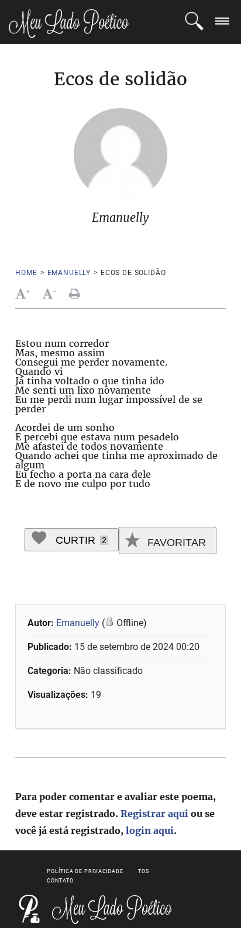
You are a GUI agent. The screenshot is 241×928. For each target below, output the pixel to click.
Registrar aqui (154, 813)
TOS (143, 871)
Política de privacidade (85, 871)
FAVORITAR (175, 542)
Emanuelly (69, 273)
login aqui (150, 830)
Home (26, 273)
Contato (60, 881)
